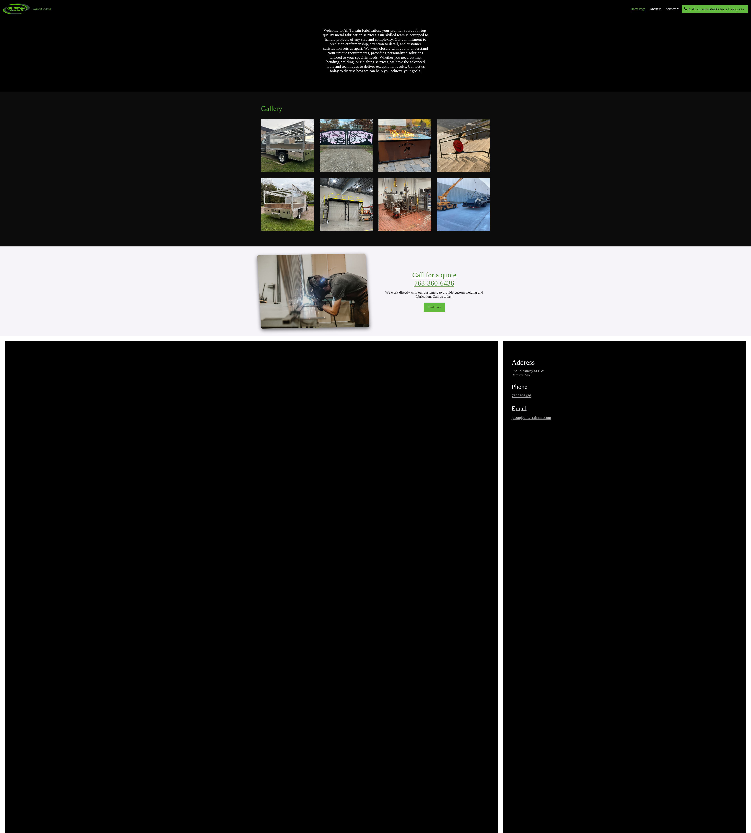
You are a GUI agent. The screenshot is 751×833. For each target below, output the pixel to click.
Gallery (271, 108)
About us (655, 9)
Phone (519, 386)
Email (519, 408)
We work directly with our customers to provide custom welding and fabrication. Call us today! (434, 294)
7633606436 (521, 396)
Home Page (638, 9)
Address (523, 362)
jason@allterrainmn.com (531, 417)
